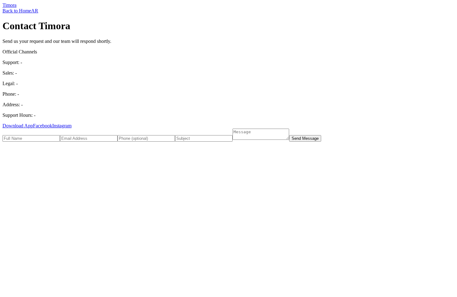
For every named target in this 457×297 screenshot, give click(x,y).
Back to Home (16, 10)
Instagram (62, 125)
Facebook (42, 125)
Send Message (305, 138)
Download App (17, 125)
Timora (9, 5)
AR (34, 10)
